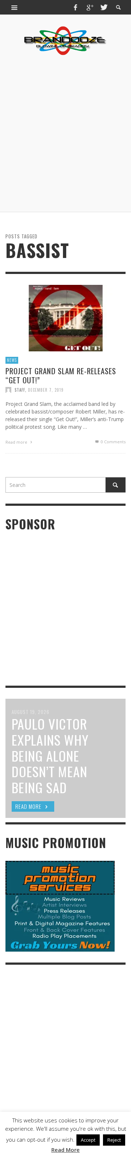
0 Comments (113, 441)
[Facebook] (76, 7)
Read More (65, 1149)
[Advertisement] (65, 133)
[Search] (14, 7)
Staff (20, 390)
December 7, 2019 (46, 390)
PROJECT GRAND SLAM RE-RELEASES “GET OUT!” (60, 375)
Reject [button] (114, 1140)
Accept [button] (88, 1140)
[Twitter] (103, 7)
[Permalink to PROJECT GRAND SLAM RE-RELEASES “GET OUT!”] (65, 317)
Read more (16, 442)
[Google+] (89, 7)
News (12, 360)
